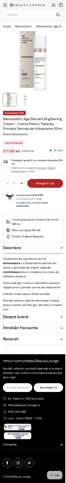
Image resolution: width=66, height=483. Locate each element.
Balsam (51, 167)
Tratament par (18, 171)
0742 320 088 (17, 421)
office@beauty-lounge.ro (24, 414)
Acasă (7, 26)
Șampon (42, 167)
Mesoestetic (23, 26)
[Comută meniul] (5, 5)
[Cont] (53, 5)
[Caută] (58, 14)
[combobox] (33, 14)
